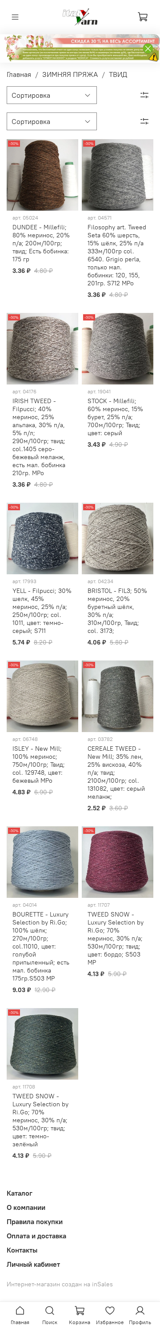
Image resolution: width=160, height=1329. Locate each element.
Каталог (19, 1193)
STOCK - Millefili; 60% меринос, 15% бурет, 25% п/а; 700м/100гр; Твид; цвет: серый (115, 417)
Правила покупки (35, 1221)
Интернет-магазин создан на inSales (60, 1284)
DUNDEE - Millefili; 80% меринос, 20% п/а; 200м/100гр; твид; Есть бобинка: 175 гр (41, 243)
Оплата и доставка (36, 1235)
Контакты (22, 1249)
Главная (19, 74)
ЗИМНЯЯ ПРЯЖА (70, 74)
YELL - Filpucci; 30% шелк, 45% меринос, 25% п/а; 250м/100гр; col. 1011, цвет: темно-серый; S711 (42, 611)
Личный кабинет (33, 1264)
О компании (26, 1207)
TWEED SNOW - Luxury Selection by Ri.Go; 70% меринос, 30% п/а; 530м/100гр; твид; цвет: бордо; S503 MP (116, 938)
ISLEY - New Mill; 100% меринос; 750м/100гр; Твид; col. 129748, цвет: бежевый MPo (38, 765)
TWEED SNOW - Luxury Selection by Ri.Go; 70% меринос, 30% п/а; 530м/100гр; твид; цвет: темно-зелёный (40, 1120)
